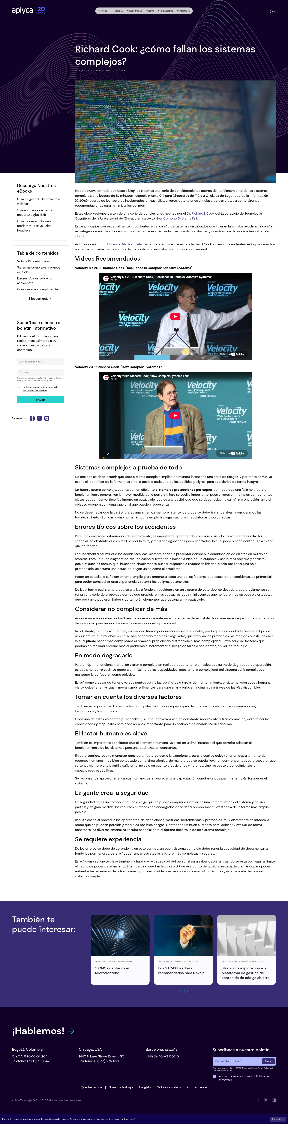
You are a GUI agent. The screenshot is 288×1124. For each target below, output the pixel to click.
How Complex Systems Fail (176, 218)
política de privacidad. (34, 390)
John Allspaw (108, 244)
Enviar (40, 400)
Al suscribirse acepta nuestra (244, 1078)
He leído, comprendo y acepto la (40, 388)
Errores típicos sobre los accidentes (35, 280)
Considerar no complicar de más (37, 291)
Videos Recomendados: (34, 261)
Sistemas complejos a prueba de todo (38, 269)
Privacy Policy (23, 380)
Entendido (277, 1119)
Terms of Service (39, 380)
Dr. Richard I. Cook (200, 213)
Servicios (102, 10)
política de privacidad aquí (120, 1119)
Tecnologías (117, 10)
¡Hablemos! (38, 1031)
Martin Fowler (132, 244)
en (273, 11)
